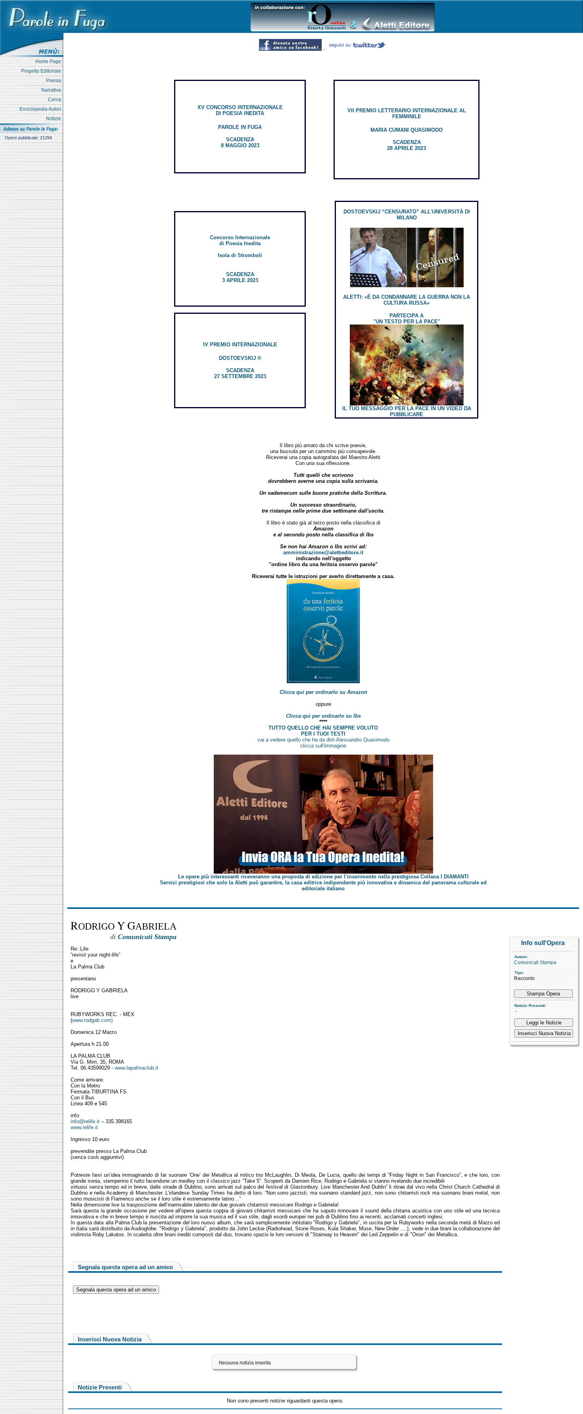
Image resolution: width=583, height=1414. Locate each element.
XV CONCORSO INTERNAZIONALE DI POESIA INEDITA (240, 110)
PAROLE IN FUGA (240, 127)
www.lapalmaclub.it (136, 1068)
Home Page (49, 61)
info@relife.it (85, 1121)
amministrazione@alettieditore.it (323, 552)
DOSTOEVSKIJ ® (240, 358)
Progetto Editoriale (42, 71)
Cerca (55, 99)
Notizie (54, 118)
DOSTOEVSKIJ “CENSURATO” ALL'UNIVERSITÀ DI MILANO (406, 215)
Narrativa (52, 90)
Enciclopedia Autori (41, 109)
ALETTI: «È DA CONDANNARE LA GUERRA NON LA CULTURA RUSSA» (406, 300)
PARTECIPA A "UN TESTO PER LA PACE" (406, 319)
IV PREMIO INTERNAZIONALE (240, 345)
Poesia (54, 80)
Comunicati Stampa (535, 962)
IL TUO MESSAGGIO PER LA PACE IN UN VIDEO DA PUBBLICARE (406, 411)
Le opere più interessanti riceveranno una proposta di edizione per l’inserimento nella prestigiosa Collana (323, 877)
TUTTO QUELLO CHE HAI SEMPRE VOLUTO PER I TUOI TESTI (323, 731)
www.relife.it (84, 1127)
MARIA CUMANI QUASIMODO (406, 130)
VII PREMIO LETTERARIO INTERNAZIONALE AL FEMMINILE (406, 113)
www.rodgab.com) (92, 1020)
